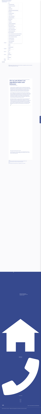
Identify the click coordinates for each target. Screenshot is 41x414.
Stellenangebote (9, 54)
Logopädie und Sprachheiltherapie (12, 23)
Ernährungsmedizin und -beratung (12, 26)
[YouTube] (3, 405)
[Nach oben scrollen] (38, 411)
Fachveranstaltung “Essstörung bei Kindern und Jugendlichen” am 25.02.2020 (17, 163)
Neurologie (10, 7)
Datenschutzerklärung (32, 405)
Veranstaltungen (9, 57)
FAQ (8, 51)
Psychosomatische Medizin (11, 4)
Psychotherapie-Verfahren (11, 13)
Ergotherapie (10, 20)
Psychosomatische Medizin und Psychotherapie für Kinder (14, 35)
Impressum (29, 405)
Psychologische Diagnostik (11, 17)
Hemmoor (9, 45)
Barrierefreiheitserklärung (36, 405)
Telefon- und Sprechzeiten (40, 119)
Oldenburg (9, 48)
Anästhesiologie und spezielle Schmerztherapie (13, 10)
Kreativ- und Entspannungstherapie (12, 29)
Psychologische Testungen (11, 38)
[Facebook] (2, 405)
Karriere (20, 400)
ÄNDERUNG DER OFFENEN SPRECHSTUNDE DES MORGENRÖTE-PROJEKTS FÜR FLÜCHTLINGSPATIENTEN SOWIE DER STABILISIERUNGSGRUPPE (18, 161)
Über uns (20, 399)
